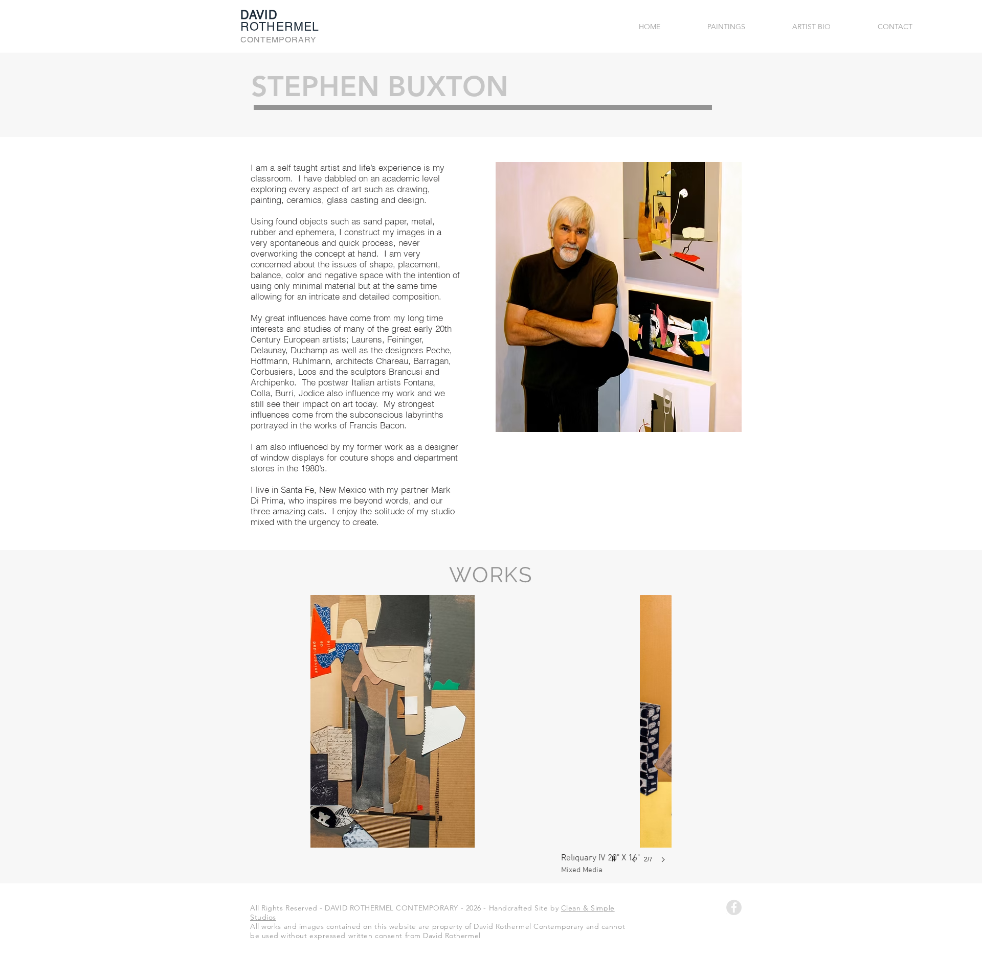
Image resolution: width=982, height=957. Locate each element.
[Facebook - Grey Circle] (734, 907)
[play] (615, 856)
